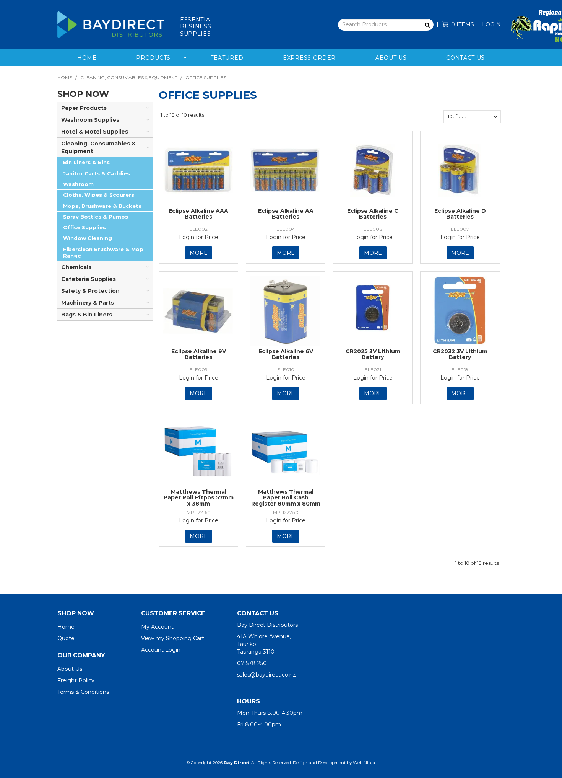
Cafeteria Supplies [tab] (88, 279)
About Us (391, 57)
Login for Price (198, 237)
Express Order (309, 57)
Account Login (160, 649)
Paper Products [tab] (84, 107)
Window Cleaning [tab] (87, 238)
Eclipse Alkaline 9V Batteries (198, 354)
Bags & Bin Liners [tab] (86, 314)
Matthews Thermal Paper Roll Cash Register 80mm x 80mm (285, 497)
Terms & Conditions (83, 691)
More (199, 253)
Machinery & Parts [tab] (87, 302)
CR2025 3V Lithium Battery (373, 354)
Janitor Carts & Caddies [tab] (96, 173)
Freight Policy (75, 680)
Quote (66, 638)
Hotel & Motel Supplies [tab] (94, 131)
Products (153, 57)
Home (87, 57)
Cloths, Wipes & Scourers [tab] (98, 195)
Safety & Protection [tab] (90, 290)
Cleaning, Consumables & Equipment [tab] (98, 147)
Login (491, 24)
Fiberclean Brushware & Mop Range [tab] (103, 252)
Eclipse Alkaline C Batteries (372, 213)
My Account (157, 626)
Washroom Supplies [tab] (90, 119)
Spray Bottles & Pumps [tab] (95, 217)
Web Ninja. (364, 762)
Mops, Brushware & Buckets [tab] (102, 206)
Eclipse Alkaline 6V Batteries (285, 354)
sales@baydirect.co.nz (266, 674)
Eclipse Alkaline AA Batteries (285, 213)
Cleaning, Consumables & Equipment (128, 77)
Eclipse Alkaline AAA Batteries (198, 213)
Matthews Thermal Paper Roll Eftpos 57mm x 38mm (199, 497)
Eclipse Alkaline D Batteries (460, 213)
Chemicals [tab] (76, 267)
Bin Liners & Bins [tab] (86, 162)
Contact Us (465, 57)
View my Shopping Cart (172, 638)
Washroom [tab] (78, 184)
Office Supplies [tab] (84, 227)
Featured (227, 57)
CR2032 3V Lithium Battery (460, 354)
